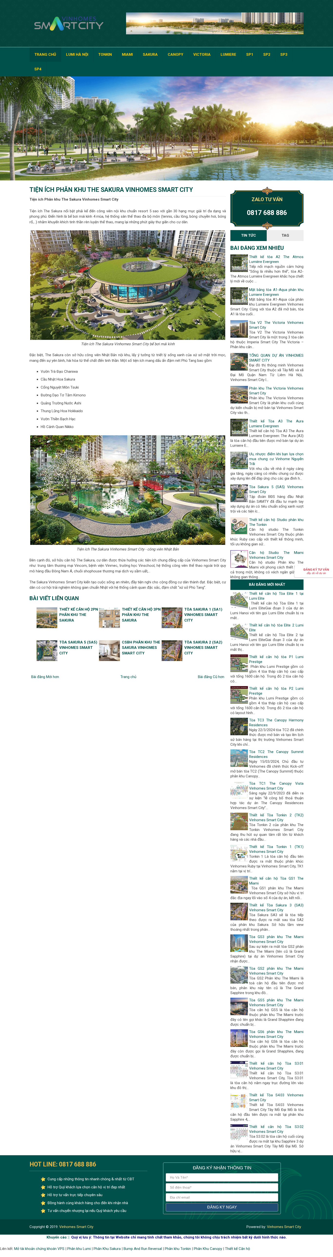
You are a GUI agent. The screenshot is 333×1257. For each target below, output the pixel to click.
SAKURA (150, 54)
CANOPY (175, 54)
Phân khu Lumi (79, 1249)
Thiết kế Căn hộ (237, 1249)
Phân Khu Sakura (107, 1249)
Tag (285, 235)
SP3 (283, 54)
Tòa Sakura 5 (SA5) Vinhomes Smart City (78, 647)
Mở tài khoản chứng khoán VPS (39, 1249)
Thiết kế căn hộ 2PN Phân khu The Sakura (78, 615)
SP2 (266, 54)
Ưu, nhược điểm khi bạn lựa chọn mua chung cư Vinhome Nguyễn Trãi (276, 459)
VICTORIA (202, 54)
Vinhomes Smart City (75, 1227)
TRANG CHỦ (45, 54)
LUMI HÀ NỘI (77, 54)
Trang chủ (128, 677)
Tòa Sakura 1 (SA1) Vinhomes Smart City (203, 615)
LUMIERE (228, 54)
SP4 (37, 69)
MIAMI (127, 54)
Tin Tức (248, 235)
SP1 (249, 54)
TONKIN (105, 54)
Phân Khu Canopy (208, 1249)
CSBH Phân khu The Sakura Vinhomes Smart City (141, 647)
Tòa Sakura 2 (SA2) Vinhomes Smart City (203, 647)
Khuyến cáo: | (58, 1237)
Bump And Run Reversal (143, 1249)
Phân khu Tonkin (178, 1249)
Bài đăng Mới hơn (45, 677)
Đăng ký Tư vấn (316, 571)
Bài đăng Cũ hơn (211, 677)
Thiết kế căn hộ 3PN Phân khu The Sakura (141, 615)
